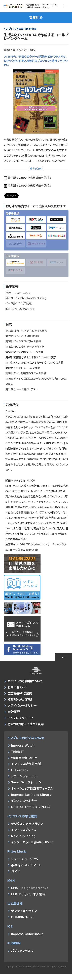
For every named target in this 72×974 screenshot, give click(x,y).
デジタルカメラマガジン (27, 824)
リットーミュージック (25, 859)
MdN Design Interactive (30, 888)
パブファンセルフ (22, 951)
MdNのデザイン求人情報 (28, 894)
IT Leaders (19, 770)
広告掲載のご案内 (20, 693)
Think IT (17, 751)
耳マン (15, 871)
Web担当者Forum (24, 758)
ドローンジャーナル (24, 776)
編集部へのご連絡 (20, 699)
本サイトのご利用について (25, 681)
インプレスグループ (20, 718)
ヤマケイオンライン (24, 911)
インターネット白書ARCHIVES (32, 842)
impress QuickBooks (27, 934)
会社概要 (14, 712)
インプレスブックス (23, 830)
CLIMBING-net (22, 917)
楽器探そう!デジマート (26, 865)
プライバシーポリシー (22, 705)
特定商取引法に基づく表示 (26, 724)
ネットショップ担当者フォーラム (32, 788)
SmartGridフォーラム (26, 782)
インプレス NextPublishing (20, 28)
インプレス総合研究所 (26, 764)
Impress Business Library (31, 794)
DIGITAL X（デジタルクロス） (31, 807)
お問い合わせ (17, 687)
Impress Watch (22, 745)
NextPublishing (23, 836)
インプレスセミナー (24, 800)
